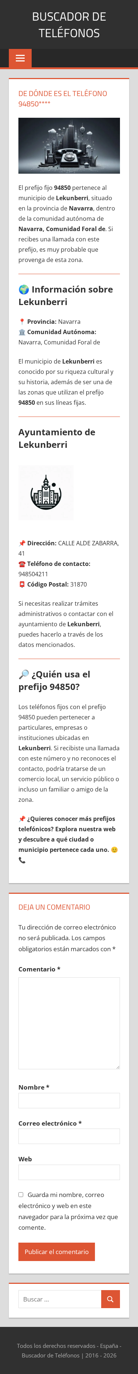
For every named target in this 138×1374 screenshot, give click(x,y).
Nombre (33, 1087)
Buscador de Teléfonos (69, 24)
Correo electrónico (50, 1123)
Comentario (39, 969)
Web (25, 1159)
